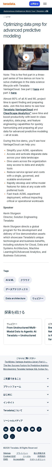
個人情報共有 (39, 453)
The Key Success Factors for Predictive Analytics (26, 365)
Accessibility (19, 459)
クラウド (25, 280)
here (36, 89)
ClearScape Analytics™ (17, 113)
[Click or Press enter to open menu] (45, 4)
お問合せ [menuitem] (34, 4)
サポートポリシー (37, 459)
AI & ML (10, 280)
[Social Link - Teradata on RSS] (12, 436)
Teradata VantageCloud (18, 109)
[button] (26, 57)
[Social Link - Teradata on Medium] (19, 429)
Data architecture (15, 298)
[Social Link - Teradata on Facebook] (39, 429)
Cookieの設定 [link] (9, 456)
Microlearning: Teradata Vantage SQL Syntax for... (26, 369)
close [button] (47, 11)
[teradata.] (9, 3)
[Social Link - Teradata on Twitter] (25, 429)
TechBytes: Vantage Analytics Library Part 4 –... (26, 362)
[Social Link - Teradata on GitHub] (12, 429)
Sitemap (7, 453)
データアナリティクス (17, 289)
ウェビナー (37, 298)
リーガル (27, 456)
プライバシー (22, 453)
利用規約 (41, 456)
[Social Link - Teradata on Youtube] (32, 429)
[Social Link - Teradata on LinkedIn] (5, 429)
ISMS (5, 459)
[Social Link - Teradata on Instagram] (5, 436)
